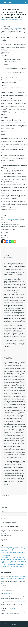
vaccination (22, 568)
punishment (22, 563)
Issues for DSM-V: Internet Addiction (12, 219)
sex (9, 566)
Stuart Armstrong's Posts (17, 566)
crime (9, 554)
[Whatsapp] (12, 241)
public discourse (6, 563)
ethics (5, 555)
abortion (3, 547)
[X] (2, 241)
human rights (5, 557)
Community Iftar (4, 539)
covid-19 (4, 554)
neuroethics (21, 559)
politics (19, 561)
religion (7, 564)
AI (11, 547)
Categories (3, 511)
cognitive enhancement (17, 550)
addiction (8, 547)
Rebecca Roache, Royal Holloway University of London (12, 19)
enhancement (21, 554)
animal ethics (16, 547)
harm (25, 556)
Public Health (15, 563)
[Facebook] (7, 241)
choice (4, 550)
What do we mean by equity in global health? (10, 526)
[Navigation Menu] (25, 2)
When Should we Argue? (6, 535)
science (6, 566)
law (16, 557)
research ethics (14, 564)
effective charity (14, 554)
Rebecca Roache (7, 357)
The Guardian (18, 28)
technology (9, 568)
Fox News (11, 28)
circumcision (10, 550)
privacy (24, 561)
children (22, 549)
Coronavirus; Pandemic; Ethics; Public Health (13, 552)
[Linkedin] (10, 241)
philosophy (12, 561)
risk (2, 566)
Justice (12, 557)
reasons (3, 564)
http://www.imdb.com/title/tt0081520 (13, 435)
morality (12, 559)
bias (17, 548)
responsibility (22, 564)
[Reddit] (5, 241)
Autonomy (11, 549)
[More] (15, 241)
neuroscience (4, 561)
